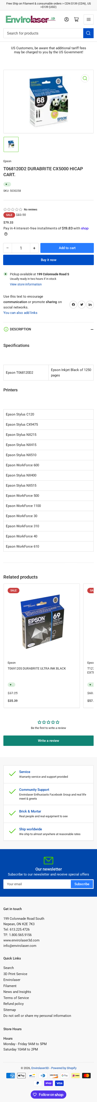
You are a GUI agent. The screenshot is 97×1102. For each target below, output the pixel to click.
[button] (13, 209)
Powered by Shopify (63, 1068)
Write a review (48, 741)
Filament (9, 986)
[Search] (88, 33)
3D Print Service (15, 974)
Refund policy (13, 1004)
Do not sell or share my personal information (37, 1016)
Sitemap (9, 1010)
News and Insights (17, 992)
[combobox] (48, 33)
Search (8, 968)
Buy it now (48, 260)
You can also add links (20, 313)
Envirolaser (11, 980)
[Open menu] (89, 19)
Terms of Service (16, 998)
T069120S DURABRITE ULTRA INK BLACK (37, 668)
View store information (26, 284)
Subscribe (81, 884)
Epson (7, 161)
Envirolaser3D (40, 1068)
